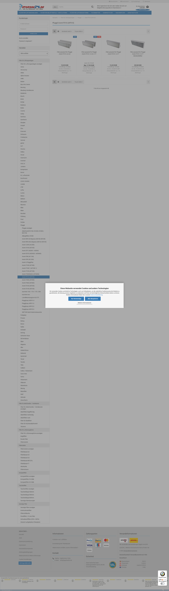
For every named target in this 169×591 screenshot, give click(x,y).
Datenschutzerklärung (96, 295)
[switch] (163, 583)
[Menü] (166, 571)
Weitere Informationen (84, 303)
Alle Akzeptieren (93, 298)
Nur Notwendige (76, 298)
